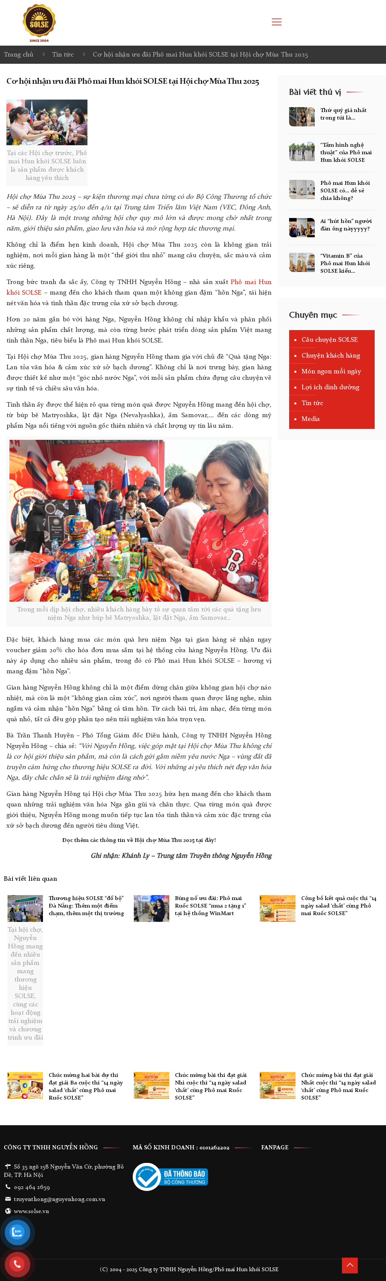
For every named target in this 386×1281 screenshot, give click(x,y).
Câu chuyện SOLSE (330, 339)
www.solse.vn (31, 1212)
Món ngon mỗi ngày (331, 371)
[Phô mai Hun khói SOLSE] (39, 22)
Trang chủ (18, 54)
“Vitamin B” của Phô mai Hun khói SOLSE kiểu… (345, 263)
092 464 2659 (32, 1187)
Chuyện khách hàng (331, 355)
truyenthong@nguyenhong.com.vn (59, 1200)
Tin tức (63, 54)
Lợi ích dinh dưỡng (330, 387)
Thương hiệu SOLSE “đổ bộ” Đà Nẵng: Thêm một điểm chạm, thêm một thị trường (86, 906)
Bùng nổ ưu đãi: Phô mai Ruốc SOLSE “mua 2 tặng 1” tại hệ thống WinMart (210, 906)
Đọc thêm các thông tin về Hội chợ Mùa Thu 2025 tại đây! (139, 840)
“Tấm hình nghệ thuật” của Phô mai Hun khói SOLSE (346, 153)
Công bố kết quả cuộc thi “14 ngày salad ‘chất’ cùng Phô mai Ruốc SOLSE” (339, 906)
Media (311, 419)
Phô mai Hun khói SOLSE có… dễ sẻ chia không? (345, 191)
